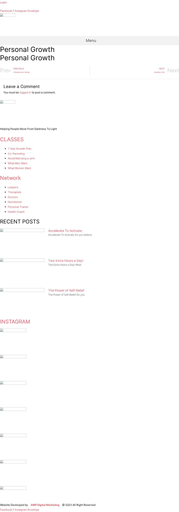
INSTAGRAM (15, 321)
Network (10, 178)
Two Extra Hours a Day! (65, 260)
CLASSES (12, 139)
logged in (25, 92)
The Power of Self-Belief (66, 290)
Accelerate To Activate (65, 231)
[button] (89, 40)
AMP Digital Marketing (45, 505)
